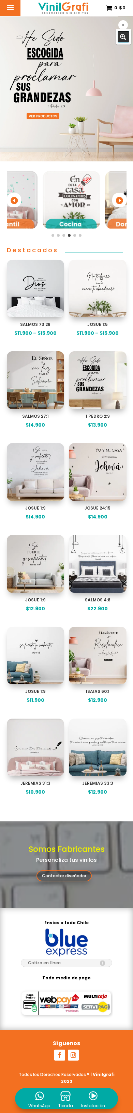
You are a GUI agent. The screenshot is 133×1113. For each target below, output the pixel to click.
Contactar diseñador (64, 876)
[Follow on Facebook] (59, 1055)
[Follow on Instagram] (73, 1055)
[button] (66, 88)
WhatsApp (39, 1106)
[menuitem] (39, 1098)
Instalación (93, 1106)
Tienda (65, 1106)
